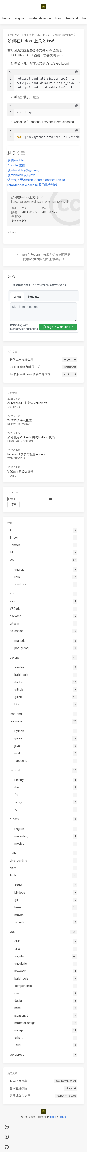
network (13, 424)
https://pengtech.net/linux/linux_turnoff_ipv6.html (39, 201)
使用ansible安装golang (23, 170)
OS (38, 34)
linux (58, 18)
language (13, 441)
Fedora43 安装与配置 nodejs (26, 454)
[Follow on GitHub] (7, 1147)
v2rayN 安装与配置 (19, 420)
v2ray (26, 424)
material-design (40, 18)
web (10, 458)
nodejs (20, 458)
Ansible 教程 (16, 165)
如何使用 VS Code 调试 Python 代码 (31, 437)
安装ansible (15, 160)
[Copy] (76, 72)
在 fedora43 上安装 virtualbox (27, 403)
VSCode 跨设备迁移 (20, 471)
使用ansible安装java (21, 175)
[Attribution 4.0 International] (7, 1137)
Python (28, 441)
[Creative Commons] (13, 220)
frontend (72, 18)
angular (20, 18)
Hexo (53, 1116)
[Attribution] (18, 220)
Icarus (62, 1116)
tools (11, 475)
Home (6, 18)
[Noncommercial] (23, 220)
